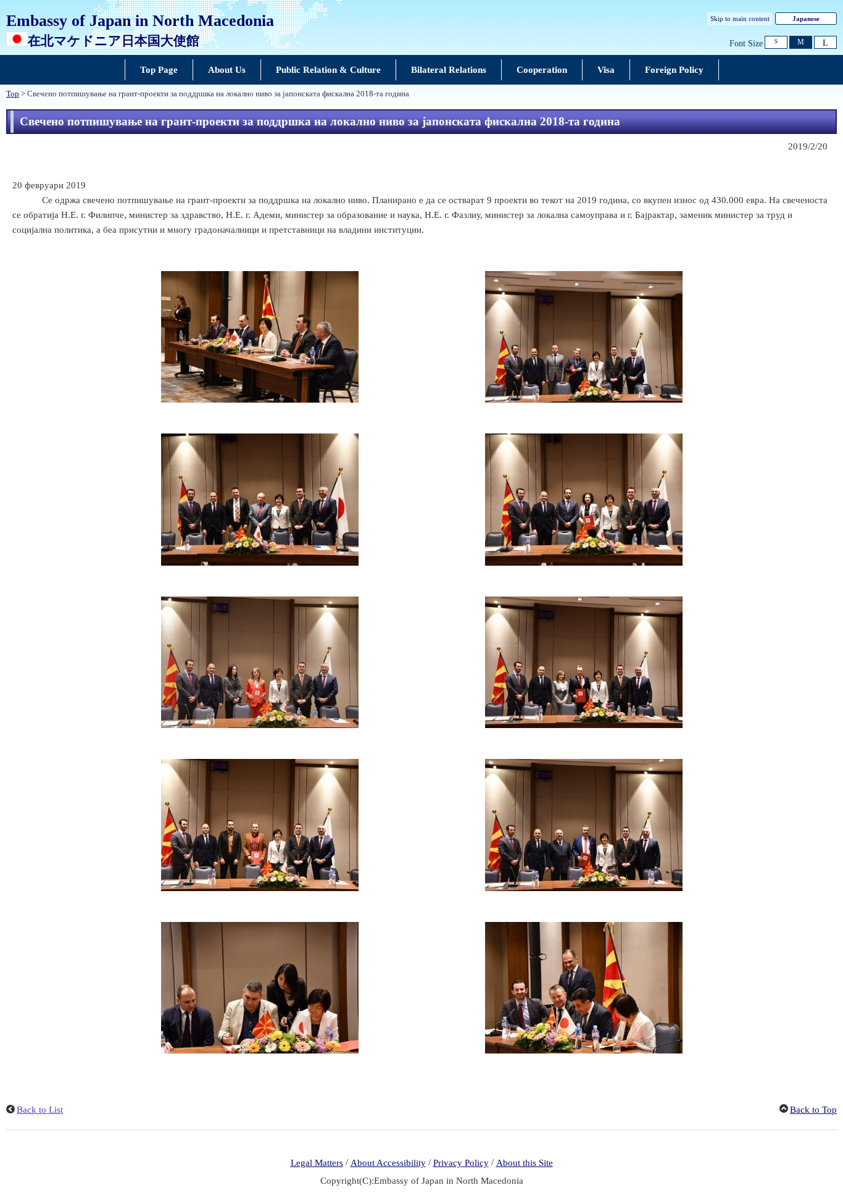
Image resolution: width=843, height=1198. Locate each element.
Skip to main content (740, 18)
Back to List (40, 1110)
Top (12, 94)
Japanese (806, 18)
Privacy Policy (461, 1163)
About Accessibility (388, 1163)
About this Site (524, 1163)
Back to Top (813, 1110)
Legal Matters (317, 1163)
